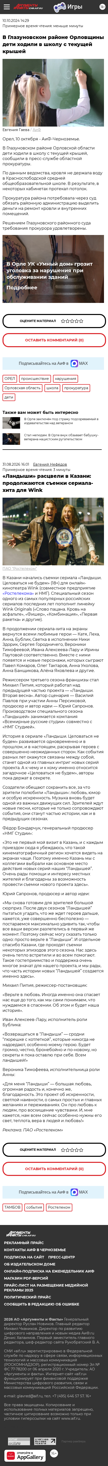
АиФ (37, 130)
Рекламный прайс (24, 1243)
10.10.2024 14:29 (16, 20)
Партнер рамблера (73, 1441)
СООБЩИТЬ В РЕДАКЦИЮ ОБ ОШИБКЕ (41, 1304)
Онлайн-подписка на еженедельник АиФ (49, 1271)
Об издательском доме (29, 1264)
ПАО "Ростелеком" (20, 568)
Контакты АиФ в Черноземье (35, 1250)
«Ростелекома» (18, 593)
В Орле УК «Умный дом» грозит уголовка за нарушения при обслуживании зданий (50, 270)
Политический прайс (27, 1297)
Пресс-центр (61, 1257)
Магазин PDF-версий (26, 1278)
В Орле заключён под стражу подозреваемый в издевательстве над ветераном (61, 421)
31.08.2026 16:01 (16, 464)
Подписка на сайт (24, 1257)
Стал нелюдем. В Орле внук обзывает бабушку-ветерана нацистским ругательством (61, 437)
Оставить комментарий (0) (54, 340)
